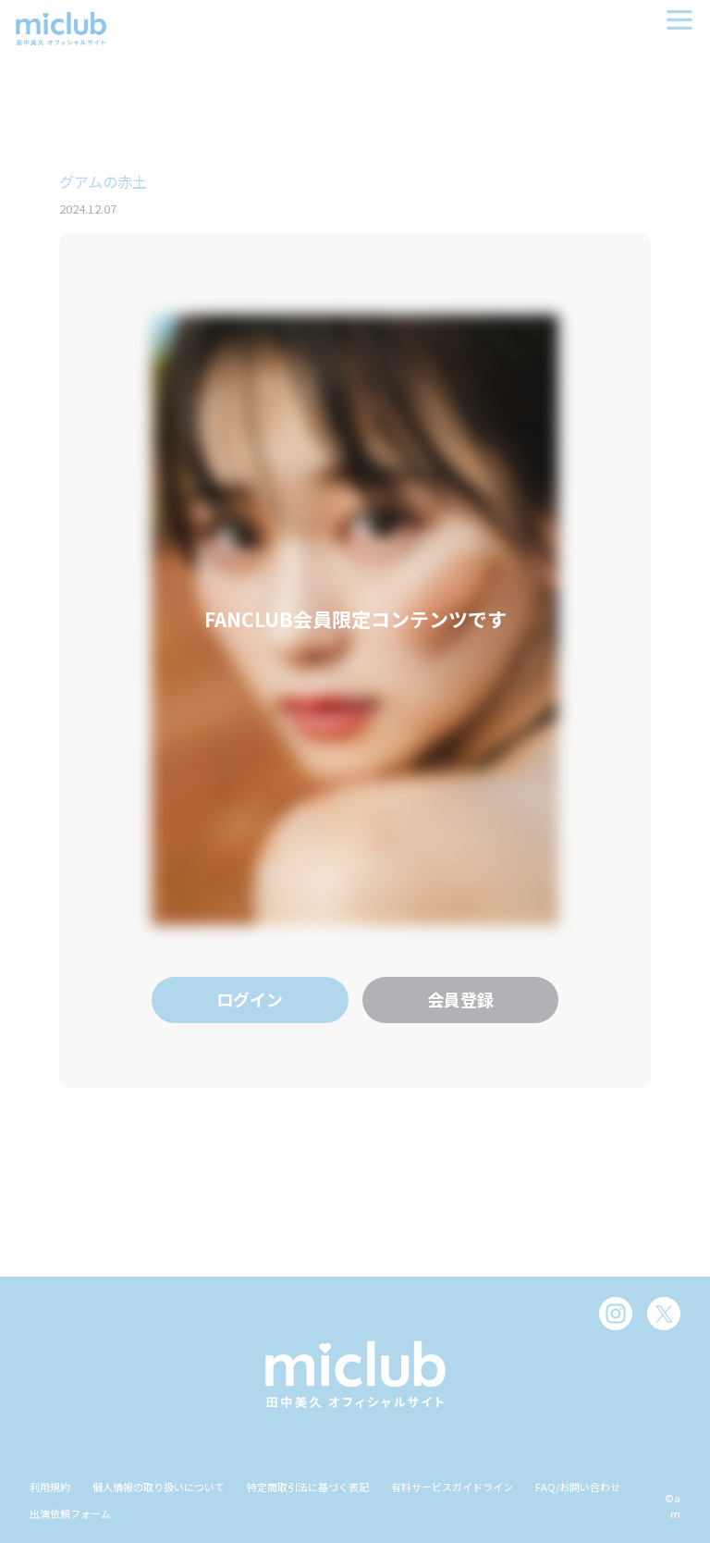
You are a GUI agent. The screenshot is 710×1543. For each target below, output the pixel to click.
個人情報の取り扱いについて (158, 1486)
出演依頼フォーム (70, 1513)
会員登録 (460, 999)
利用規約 (50, 1486)
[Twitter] (663, 1313)
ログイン (249, 999)
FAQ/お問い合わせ (577, 1486)
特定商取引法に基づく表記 (308, 1486)
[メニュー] (679, 20)
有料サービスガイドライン (452, 1486)
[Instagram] (615, 1313)
